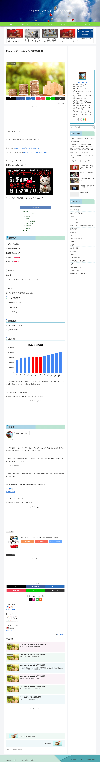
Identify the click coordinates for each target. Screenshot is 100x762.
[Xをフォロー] (30, 599)
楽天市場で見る (41, 541)
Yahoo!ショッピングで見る (55, 541)
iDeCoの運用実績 (11, 554)
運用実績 (25, 211)
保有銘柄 (28, 216)
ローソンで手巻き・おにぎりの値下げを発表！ (81, 156)
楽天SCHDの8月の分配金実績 (79, 152)
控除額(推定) (29, 225)
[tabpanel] (15, 35)
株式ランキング (10, 630)
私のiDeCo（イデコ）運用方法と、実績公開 (36, 152)
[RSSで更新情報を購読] (40, 599)
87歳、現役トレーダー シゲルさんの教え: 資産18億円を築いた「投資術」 (40, 537)
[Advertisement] (35, 57)
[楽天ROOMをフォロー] (33, 599)
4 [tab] (53, 45)
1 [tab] (46, 45)
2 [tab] (49, 45)
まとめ (25, 230)
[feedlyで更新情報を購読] (37, 599)
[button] (60, 98)
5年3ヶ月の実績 (30, 214)
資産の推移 (29, 228)
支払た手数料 (29, 223)
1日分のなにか (82, 82)
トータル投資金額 (30, 221)
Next (95, 35)
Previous (5, 35)
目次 (33, 208)
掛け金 (27, 218)
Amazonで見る (28, 541)
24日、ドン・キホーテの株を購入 (80, 161)
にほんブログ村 (10, 492)
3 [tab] (51, 45)
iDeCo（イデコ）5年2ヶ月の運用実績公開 (26, 148)
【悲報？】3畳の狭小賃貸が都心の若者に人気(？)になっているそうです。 (82, 140)
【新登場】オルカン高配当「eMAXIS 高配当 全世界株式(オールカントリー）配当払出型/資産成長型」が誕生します (82, 147)
